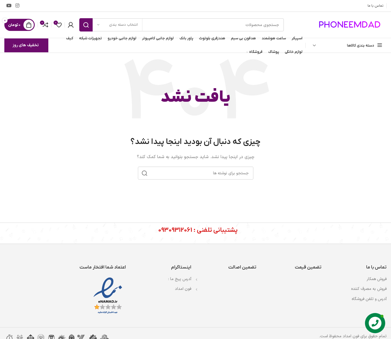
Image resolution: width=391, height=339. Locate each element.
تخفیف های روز (25, 45)
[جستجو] (86, 25)
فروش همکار (377, 279)
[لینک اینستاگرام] (17, 5)
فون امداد (183, 289)
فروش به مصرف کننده (369, 289)
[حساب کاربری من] (70, 25)
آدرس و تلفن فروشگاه (369, 299)
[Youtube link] (8, 5)
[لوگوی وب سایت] (350, 25)
